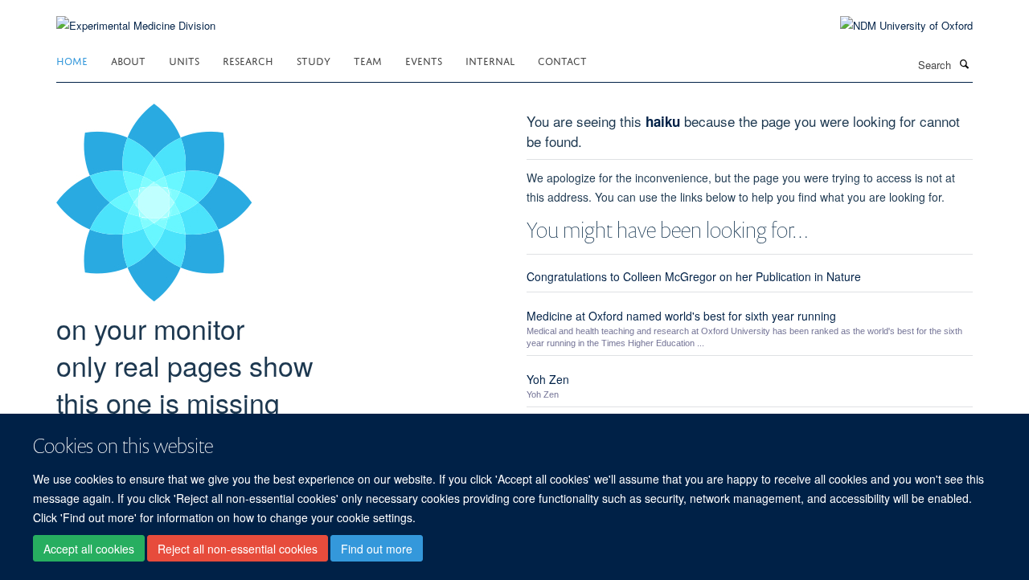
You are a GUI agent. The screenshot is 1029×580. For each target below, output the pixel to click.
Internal (489, 59)
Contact (562, 59)
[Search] (964, 63)
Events (423, 59)
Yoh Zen (548, 379)
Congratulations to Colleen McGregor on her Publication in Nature (694, 276)
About (128, 59)
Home (72, 59)
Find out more (376, 549)
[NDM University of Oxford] (894, 25)
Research (248, 59)
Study (313, 59)
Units (184, 59)
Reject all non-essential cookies (238, 549)
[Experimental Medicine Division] (135, 15)
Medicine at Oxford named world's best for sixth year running (681, 316)
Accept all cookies (88, 549)
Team (368, 59)
